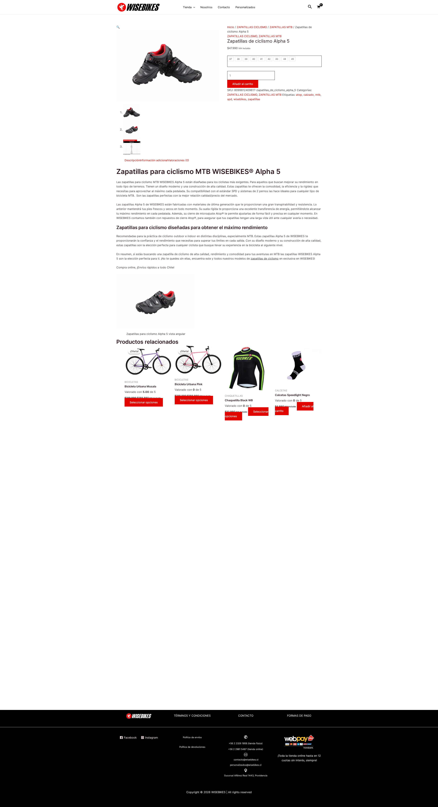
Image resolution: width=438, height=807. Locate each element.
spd (229, 99)
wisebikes (240, 99)
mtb (317, 94)
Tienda (187, 7)
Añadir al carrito (242, 84)
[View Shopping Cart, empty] (318, 7)
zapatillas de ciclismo (265, 258)
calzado (309, 94)
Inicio (230, 27)
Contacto (224, 7)
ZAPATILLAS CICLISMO (252, 27)
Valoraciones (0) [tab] (178, 160)
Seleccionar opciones (144, 402)
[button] (118, 27)
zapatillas (254, 99)
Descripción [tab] (132, 160)
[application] (193, 7)
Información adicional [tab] (154, 160)
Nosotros (206, 7)
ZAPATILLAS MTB (281, 27)
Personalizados (245, 7)
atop (299, 94)
